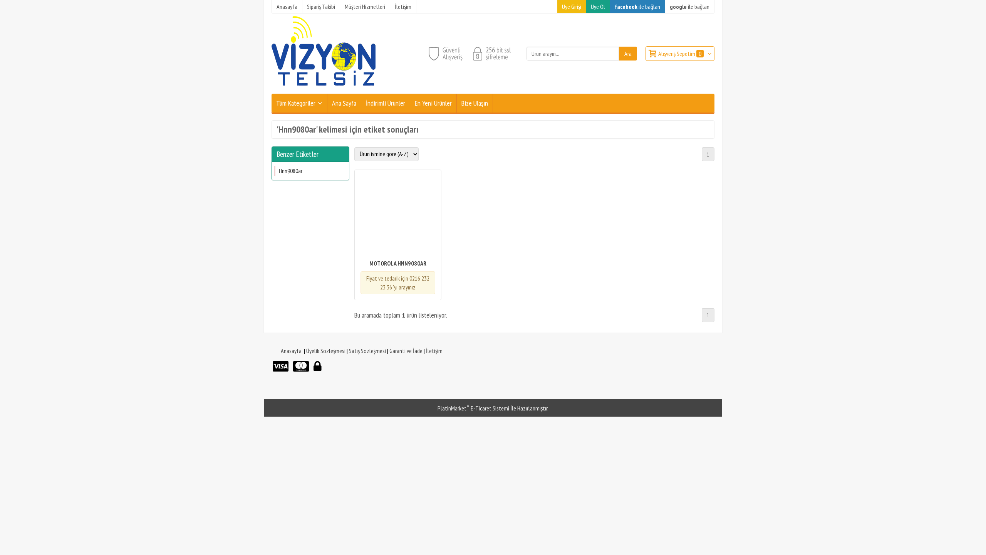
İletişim (434, 351)
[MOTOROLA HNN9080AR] (398, 215)
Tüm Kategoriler (295, 103)
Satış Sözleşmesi (367, 351)
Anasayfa (291, 351)
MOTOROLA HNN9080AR (397, 263)
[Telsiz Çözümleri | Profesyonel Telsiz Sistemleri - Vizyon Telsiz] (324, 89)
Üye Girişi (571, 6)
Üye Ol (598, 6)
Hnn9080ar (290, 171)
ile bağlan (637, 6)
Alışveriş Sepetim (679, 53)
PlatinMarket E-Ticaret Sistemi (473, 408)
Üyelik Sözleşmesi (325, 351)
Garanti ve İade (406, 351)
